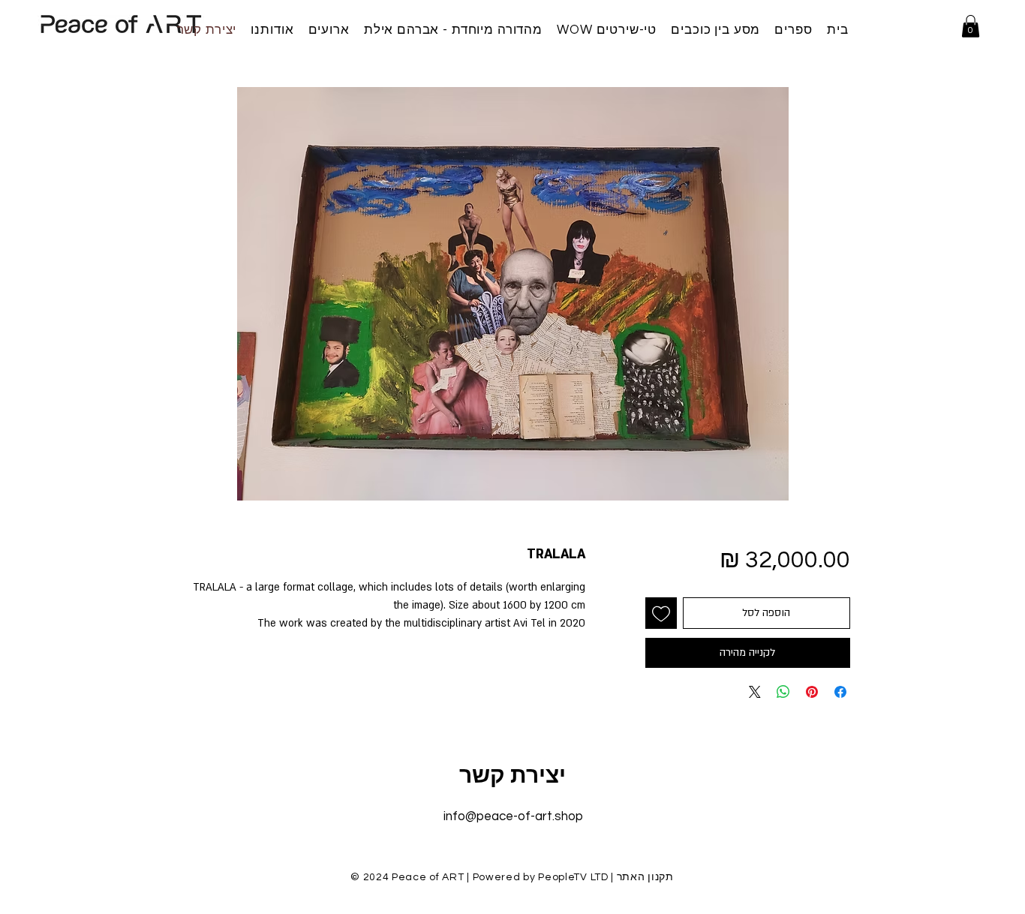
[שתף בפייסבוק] (840, 692)
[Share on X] (755, 692)
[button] (970, 26)
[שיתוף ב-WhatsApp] (783, 692)
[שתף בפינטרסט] (812, 692)
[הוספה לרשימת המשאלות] (661, 613)
